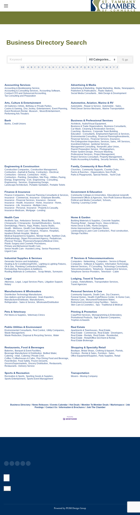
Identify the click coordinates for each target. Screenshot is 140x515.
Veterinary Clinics (36, 315)
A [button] (28, 67)
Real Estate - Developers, (110, 333)
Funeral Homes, (79, 297)
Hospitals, (54, 231)
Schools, (107, 200)
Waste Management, (15, 333)
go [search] (126, 59)
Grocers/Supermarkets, (16, 363)
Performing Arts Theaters (17, 113)
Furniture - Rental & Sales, (84, 353)
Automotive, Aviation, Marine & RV (92, 102)
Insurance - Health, (14, 202)
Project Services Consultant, (85, 157)
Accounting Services (17, 84)
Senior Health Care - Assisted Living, (23, 248)
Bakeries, (9, 350)
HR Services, (123, 141)
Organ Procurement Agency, (35, 238)
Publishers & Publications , (84, 90)
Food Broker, (11, 361)
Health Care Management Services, (41, 228)
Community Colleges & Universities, (88, 195)
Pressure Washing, (103, 151)
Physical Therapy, (13, 241)
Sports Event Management (40, 378)
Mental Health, (43, 236)
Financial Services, (80, 139)
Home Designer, (100, 225)
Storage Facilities (79, 233)
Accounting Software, (50, 90)
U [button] (99, 67)
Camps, (75, 282)
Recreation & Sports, (15, 376)
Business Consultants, (115, 126)
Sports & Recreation (17, 372)
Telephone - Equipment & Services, (110, 269)
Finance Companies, (15, 195)
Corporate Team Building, (105, 131)
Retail (117, 356)
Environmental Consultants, (18, 330)
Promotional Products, (82, 317)
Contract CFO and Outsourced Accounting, (25, 93)
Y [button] (113, 67)
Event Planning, (60, 108)
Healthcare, (10, 231)
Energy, (8, 180)
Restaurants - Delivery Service (20, 366)
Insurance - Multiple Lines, (34, 205)
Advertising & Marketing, (83, 88)
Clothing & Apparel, (105, 350)
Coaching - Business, (81, 131)
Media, (117, 88)
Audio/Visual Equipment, (94, 123)
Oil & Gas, (9, 266)
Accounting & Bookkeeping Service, (22, 88)
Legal (8, 278)
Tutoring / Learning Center (84, 202)
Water (56, 335)
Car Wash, (76, 129)
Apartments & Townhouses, (84, 330)
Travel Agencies (79, 284)
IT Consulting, (96, 266)
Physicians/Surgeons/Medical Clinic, (41, 241)
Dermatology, (11, 225)
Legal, (18, 282)
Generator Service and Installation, (22, 261)
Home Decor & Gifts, (81, 225)
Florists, (119, 350)
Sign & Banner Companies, (107, 317)
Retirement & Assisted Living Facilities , (90, 302)
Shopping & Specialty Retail (88, 347)
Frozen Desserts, (39, 361)
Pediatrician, (56, 238)
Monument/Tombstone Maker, (100, 299)
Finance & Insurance (17, 191)
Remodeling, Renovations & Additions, (24, 269)
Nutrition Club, (59, 236)
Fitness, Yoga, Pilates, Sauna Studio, (37, 225)
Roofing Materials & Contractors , (21, 271)
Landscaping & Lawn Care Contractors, (90, 231)
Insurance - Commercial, (17, 197)
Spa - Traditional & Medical (109, 304)
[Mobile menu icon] (6, 5)
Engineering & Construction (22, 166)
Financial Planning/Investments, (114, 136)
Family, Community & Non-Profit (91, 166)
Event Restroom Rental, (16, 111)
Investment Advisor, (80, 144)
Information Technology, (117, 264)
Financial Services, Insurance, (105, 139)
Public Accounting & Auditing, (85, 159)
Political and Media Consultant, (86, 200)
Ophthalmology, (12, 238)
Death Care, (99, 294)
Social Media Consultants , (84, 93)
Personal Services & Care (86, 291)
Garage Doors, (95, 223)
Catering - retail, (12, 356)
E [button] (42, 67)
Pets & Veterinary (15, 311)
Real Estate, (105, 330)
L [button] (66, 67)
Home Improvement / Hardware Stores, (90, 228)
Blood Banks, (48, 220)
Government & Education (86, 191)
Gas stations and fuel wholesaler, (21, 297)
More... (122, 159)
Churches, (76, 169)
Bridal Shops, (88, 350)
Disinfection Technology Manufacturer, (23, 294)
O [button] (77, 67)
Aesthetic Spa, (12, 220)
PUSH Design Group (76, 508)
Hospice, (44, 231)
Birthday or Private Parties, (39, 106)
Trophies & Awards (80, 320)
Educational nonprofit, (118, 195)
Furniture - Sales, (106, 353)
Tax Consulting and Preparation (20, 96)
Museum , (34, 111)
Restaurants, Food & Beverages (24, 347)
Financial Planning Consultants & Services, (47, 195)
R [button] (88, 67)
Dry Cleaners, (113, 294)
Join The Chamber (96, 407)
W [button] (107, 67)
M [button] (70, 67)
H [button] (53, 67)
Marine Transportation (113, 108)
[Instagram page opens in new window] (28, 463)
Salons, (114, 302)
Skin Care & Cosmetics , (83, 304)
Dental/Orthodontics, (42, 223)
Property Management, (111, 157)
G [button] (49, 67)
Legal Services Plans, (33, 282)
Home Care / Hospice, (28, 231)
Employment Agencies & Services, (113, 134)
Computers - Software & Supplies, (87, 264)
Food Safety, (24, 361)
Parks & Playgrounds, (81, 174)
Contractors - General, (15, 174)
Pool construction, (120, 231)
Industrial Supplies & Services (23, 258)
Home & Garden (80, 217)
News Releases (40, 405)
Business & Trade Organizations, (87, 126)
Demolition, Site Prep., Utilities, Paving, (47, 177)
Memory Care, (78, 299)
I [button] (56, 67)
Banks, (8, 123)
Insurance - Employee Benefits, (45, 197)
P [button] (81, 67)
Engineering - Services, (16, 182)
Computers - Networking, (83, 261)
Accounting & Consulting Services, (22, 90)
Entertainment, (44, 108)
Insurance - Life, (12, 205)
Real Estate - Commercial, (84, 333)
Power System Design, (82, 151)
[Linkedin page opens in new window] (22, 463)
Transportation (80, 372)
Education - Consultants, (83, 134)
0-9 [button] (22, 67)
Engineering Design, (39, 182)
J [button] (59, 67)
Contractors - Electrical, (47, 172)
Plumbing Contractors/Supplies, (31, 266)
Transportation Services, (106, 282)
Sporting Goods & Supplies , (40, 376)
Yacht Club (115, 174)
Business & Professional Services (92, 120)
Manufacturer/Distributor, (17, 299)
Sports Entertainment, (15, 378)
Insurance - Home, (33, 202)
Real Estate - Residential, (105, 335)
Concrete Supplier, (111, 220)
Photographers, (107, 149)
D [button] (38, 67)
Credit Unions (19, 123)
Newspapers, (128, 88)
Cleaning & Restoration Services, (98, 129)
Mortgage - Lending (35, 210)
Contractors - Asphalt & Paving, (20, 172)
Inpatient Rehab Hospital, (17, 233)
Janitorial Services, (100, 144)
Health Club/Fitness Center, (101, 297)
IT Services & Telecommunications (92, 258)
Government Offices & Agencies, (87, 197)
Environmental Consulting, (84, 136)
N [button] (73, 67)
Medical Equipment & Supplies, (20, 236)
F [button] (45, 67)
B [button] (31, 67)
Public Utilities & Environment (23, 327)
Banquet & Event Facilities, (28, 350)
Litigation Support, (54, 282)
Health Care (12, 217)
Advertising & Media (83, 84)
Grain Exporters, (46, 297)
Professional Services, (82, 154)
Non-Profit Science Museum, (118, 197)
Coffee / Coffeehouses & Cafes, (20, 358)
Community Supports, (92, 169)
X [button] (110, 67)
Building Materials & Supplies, (86, 220)
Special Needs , (101, 174)
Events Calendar (59, 405)
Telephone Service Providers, (85, 271)
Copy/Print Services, (81, 315)
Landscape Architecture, (16, 185)
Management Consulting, (83, 146)
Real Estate (78, 327)
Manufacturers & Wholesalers (23, 291)
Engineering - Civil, (22, 180)
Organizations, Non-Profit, (103, 172)
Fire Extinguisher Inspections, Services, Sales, (93, 141)
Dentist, (57, 223)
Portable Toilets (57, 185)
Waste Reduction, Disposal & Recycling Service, (28, 335)
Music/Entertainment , (50, 111)
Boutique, (75, 350)
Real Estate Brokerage (82, 340)
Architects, (76, 123)
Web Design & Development (112, 93)
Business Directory (20, 405)
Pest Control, (39, 330)
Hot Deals (74, 405)
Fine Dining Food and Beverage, (52, 358)
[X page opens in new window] (11, 463)
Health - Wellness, (14, 228)
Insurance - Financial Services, (20, 200)
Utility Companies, (55, 330)
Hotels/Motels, (86, 282)
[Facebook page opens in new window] (6, 463)
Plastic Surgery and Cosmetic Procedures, (25, 243)
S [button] (92, 67)
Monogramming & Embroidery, (107, 315)
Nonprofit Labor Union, (108, 146)
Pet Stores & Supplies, (16, 315)
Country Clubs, (111, 169)
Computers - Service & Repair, (111, 261)
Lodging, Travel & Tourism (87, 278)
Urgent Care (11, 251)
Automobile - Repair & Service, (86, 106)
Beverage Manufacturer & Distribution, (23, 353)
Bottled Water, (50, 353)
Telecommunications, (81, 269)
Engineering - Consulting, (45, 180)
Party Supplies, (106, 356)
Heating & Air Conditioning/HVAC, (21, 264)
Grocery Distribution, (38, 363)
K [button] (63, 67)
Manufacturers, (37, 299)
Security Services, (109, 159)
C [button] (35, 67)
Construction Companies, (17, 169)
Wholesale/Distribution (47, 302)
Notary (8, 284)
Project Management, (104, 154)
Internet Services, (79, 266)
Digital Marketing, (104, 88)
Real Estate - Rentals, (81, 335)
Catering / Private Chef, (32, 356)
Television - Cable (110, 271)
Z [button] (117, 67)
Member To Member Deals (95, 405)
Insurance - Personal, (15, 208)
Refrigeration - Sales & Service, (20, 302)
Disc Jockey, (30, 108)
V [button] (103, 67)
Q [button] (85, 67)
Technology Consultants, (116, 266)
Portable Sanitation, (39, 185)
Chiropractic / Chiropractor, (18, 223)
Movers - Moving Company (84, 376)
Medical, (35, 233)
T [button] (95, 67)
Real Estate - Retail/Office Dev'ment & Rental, (93, 338)
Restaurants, (55, 363)
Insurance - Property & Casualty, (42, 208)
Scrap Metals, (45, 271)
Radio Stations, (105, 90)
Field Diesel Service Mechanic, (86, 108)
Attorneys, (9, 282)
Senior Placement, (51, 248)
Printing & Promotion (84, 311)
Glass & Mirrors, (111, 223)
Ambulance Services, (30, 220)
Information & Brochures (72, 407)
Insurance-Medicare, (15, 210)
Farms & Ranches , (80, 172)
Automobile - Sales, (112, 106)
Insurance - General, (46, 200)
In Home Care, (123, 297)
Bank (8, 120)
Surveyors (57, 271)
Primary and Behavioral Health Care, (23, 246)
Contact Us (51, 407)
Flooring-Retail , (79, 223)
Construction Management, (44, 169)
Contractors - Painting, (16, 177)
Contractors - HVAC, (37, 174)
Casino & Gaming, (14, 108)
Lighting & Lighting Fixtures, (52, 264)
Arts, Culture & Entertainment (23, 102)
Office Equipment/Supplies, (84, 356)
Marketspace (117, 405)
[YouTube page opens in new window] (17, 463)
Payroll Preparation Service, (85, 149)
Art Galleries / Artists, (15, 106)
